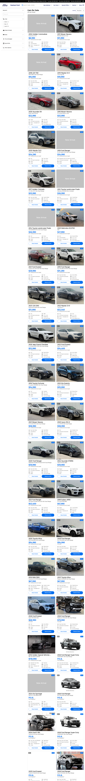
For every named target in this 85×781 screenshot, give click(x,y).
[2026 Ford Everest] (41, 605)
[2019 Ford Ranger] (70, 140)
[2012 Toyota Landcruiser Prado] (70, 179)
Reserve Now (48, 49)
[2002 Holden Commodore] (41, 23)
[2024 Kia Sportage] (41, 683)
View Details (35, 49)
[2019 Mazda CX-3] (70, 62)
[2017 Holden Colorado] (41, 179)
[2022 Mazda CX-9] (70, 295)
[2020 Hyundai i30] (41, 101)
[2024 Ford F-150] (41, 722)
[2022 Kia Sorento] (70, 372)
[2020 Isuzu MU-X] (70, 411)
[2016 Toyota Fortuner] (41, 372)
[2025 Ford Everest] (41, 761)
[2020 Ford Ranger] (41, 450)
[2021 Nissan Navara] (41, 411)
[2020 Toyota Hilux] (41, 528)
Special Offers (65, 5)
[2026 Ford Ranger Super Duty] (70, 644)
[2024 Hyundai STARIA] (70, 450)
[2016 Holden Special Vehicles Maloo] (41, 644)
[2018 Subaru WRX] (70, 489)
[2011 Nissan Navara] (70, 23)
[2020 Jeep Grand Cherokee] (41, 334)
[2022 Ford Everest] (70, 334)
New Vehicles (47, 5)
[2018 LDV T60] (41, 62)
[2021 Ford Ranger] (41, 489)
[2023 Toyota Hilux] (70, 567)
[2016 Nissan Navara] (70, 101)
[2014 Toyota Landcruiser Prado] (41, 217)
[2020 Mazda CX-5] (41, 140)
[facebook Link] (83, 1)
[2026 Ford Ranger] (70, 528)
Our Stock (55, 5)
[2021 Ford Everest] (41, 256)
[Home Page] (5, 5)
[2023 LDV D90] (41, 295)
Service (74, 5)
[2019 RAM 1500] (41, 567)
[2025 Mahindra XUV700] (70, 217)
